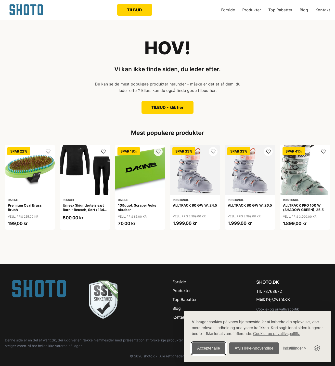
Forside (228, 9)
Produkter (251, 9)
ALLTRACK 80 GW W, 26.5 (250, 205)
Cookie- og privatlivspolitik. (276, 333)
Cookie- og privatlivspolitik (277, 309)
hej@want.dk (278, 299)
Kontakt (322, 9)
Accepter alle (208, 348)
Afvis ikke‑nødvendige (254, 348)
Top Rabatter (280, 9)
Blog (304, 9)
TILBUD (134, 9)
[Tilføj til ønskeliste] (48, 151)
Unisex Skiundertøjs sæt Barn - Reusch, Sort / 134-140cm (84, 209)
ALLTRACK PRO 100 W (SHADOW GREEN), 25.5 (303, 207)
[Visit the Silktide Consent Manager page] (317, 348)
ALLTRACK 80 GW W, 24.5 (195, 205)
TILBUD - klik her (167, 107)
